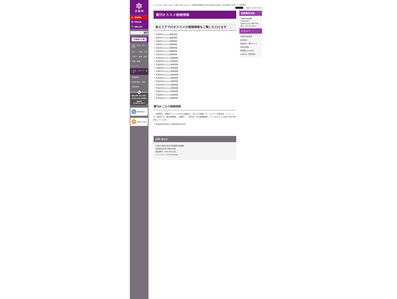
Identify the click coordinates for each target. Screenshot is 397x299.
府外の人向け (142, 122)
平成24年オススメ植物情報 (167, 81)
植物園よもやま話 (247, 50)
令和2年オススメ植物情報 (166, 54)
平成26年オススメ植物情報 (167, 75)
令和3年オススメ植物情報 (166, 51)
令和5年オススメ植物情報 (166, 44)
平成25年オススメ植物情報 (167, 78)
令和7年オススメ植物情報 (166, 38)
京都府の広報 (139, 39)
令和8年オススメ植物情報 (166, 34)
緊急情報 (138, 17)
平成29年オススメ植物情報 (167, 64)
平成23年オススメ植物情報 (167, 85)
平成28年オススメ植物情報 (167, 68)
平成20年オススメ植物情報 (167, 95)
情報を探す (139, 27)
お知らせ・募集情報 (247, 54)
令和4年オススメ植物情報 (166, 48)
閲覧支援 (138, 22)
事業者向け (141, 112)
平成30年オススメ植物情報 (167, 61)
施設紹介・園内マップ (248, 43)
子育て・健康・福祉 (139, 56)
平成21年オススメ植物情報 (167, 91)
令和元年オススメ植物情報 (167, 58)
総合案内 (243, 40)
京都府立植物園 (246, 36)
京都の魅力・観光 (138, 82)
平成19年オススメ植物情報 (167, 98)
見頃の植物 (226, 5)
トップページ (158, 5)
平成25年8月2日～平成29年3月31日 (170, 124)
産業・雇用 (136, 61)
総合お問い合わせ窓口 (139, 95)
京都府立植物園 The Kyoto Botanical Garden (206, 5)
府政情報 (135, 87)
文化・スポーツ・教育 (140, 71)
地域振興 (135, 77)
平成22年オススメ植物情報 (167, 88)
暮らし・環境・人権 (139, 52)
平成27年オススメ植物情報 (167, 71)
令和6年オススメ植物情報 (166, 41)
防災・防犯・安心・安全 (139, 46)
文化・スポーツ (185, 5)
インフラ (135, 66)
